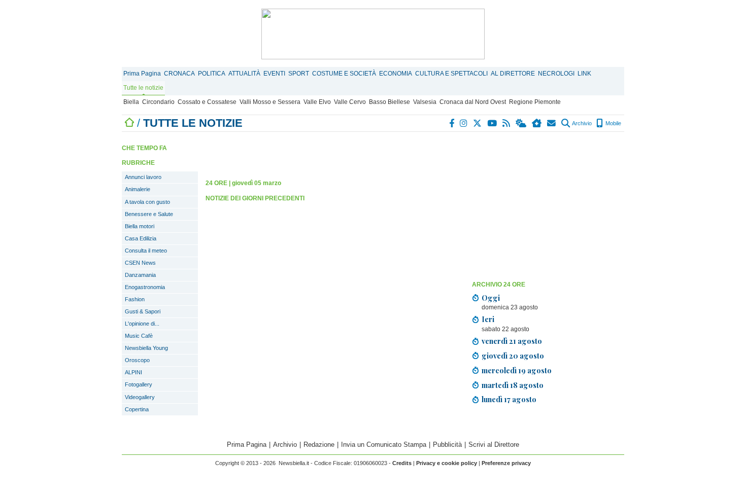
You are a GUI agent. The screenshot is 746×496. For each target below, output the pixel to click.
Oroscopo (137, 360)
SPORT (298, 73)
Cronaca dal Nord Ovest (472, 101)
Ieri (488, 319)
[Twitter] (478, 123)
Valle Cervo (350, 101)
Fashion (135, 299)
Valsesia (424, 101)
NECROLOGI (556, 73)
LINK (584, 73)
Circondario (158, 101)
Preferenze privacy (506, 463)
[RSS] (506, 123)
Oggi (491, 298)
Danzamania (140, 275)
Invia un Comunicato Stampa (383, 444)
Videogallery (140, 397)
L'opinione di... (142, 324)
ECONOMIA (395, 73)
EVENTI (274, 73)
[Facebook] (452, 123)
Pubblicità (447, 444)
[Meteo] (521, 123)
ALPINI (133, 372)
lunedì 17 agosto (509, 399)
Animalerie (137, 189)
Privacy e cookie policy (446, 463)
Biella (131, 101)
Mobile (612, 123)
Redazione (318, 444)
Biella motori (139, 226)
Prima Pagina (142, 73)
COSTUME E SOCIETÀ (344, 73)
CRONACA (179, 73)
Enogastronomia (145, 287)
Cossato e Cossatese (207, 101)
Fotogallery (138, 384)
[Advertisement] (548, 205)
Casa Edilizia (140, 238)
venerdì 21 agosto (512, 341)
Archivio (581, 123)
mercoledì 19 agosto (517, 370)
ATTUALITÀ (244, 73)
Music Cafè (139, 336)
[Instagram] (464, 123)
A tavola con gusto (147, 202)
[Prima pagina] (129, 123)
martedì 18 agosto (513, 385)
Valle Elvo (317, 101)
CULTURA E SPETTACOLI (451, 73)
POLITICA (211, 73)
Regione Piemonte (535, 101)
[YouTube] (492, 123)
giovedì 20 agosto (513, 355)
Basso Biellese (389, 101)
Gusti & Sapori (142, 311)
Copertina (137, 409)
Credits (402, 463)
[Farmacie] (537, 123)
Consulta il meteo (146, 250)
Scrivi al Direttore (493, 444)
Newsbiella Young (146, 348)
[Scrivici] (552, 123)
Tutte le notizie (143, 87)
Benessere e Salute (149, 214)
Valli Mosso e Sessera (270, 101)
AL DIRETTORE (513, 73)
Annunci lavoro (143, 177)
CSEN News (140, 263)
